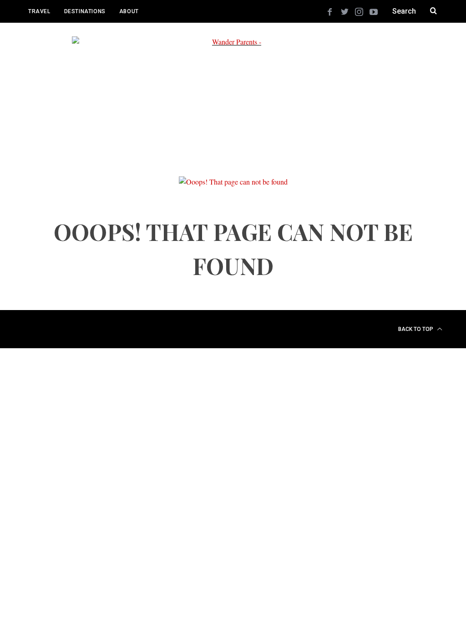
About (129, 11)
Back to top (416, 329)
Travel (39, 11)
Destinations (85, 11)
